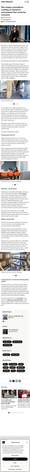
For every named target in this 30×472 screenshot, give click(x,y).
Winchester (21, 371)
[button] (25, 2)
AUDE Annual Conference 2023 (15, 300)
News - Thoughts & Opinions (9, 21)
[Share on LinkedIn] (16, 381)
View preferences (15, 466)
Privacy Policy (19, 469)
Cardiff (5, 367)
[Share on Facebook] (10, 381)
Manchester (21, 367)
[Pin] (19, 381)
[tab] (12, 104)
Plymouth (6, 371)
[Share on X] (13, 381)
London (12, 367)
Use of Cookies (11, 469)
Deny (15, 463)
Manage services (15, 455)
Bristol (20, 364)
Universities (20, 298)
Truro (13, 371)
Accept (15, 459)
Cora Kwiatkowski (7, 19)
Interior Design (17, 342)
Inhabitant (24, 193)
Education (6, 354)
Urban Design (7, 345)
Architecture (7, 342)
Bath (5, 364)
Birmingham (13, 364)
